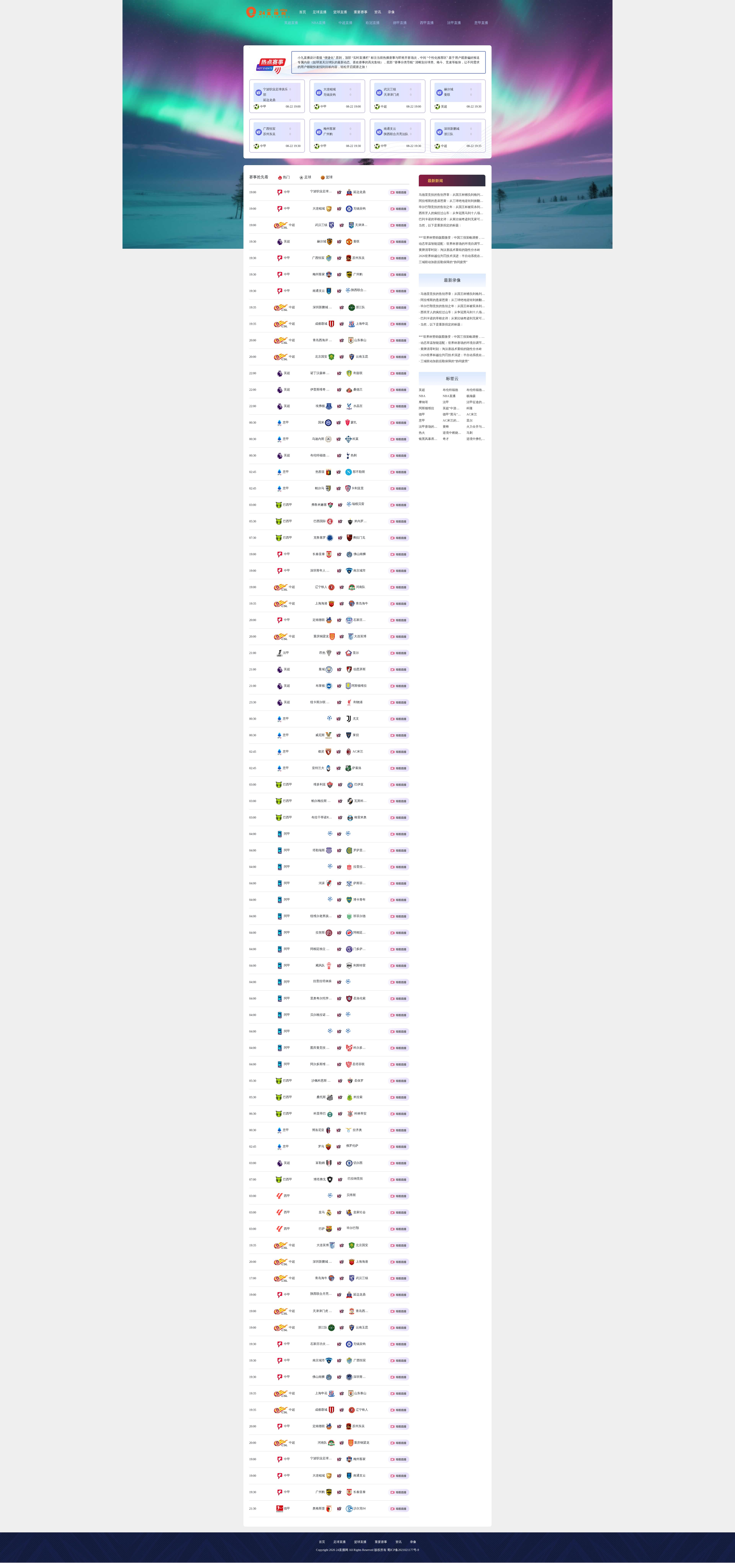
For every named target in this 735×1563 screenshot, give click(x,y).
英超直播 (291, 23)
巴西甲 (287, 504)
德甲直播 (400, 23)
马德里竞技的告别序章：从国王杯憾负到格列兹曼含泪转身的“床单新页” (467, 194)
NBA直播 (318, 23)
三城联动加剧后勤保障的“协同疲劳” (443, 262)
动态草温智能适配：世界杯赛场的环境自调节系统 (452, 243)
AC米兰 (471, 414)
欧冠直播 (373, 23)
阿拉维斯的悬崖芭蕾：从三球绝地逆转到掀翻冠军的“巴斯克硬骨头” (464, 200)
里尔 (469, 420)
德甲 (286, 1508)
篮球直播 (340, 12)
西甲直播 (427, 23)
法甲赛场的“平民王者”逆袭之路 (440, 426)
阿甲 (286, 833)
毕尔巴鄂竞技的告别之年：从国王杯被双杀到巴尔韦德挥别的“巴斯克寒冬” (469, 207)
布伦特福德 (450, 389)
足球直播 (320, 12)
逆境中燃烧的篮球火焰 (458, 432)
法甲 (285, 652)
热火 (422, 432)
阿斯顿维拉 (426, 408)
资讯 (377, 12)
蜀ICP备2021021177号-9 (403, 1550)
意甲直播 (481, 23)
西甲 (286, 1195)
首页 (302, 12)
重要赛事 (361, 12)
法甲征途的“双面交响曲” (483, 402)
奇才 (446, 438)
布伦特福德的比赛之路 (481, 389)
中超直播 (345, 23)
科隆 (469, 408)
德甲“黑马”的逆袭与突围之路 (462, 414)
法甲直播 (454, 23)
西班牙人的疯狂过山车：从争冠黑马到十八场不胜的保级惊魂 (460, 213)
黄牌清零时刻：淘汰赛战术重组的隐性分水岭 (449, 249)
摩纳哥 (423, 402)
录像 (391, 12)
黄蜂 (446, 426)
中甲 (263, 106)
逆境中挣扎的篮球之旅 (481, 438)
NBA (422, 396)
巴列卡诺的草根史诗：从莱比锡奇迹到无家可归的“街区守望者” (461, 219)
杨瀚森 (471, 396)
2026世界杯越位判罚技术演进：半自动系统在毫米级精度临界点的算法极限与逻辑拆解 (477, 256)
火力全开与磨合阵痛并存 (483, 426)
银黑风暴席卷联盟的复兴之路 (439, 438)
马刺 (469, 432)
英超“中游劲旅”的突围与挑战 (462, 408)
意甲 (285, 422)
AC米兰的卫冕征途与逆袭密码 (463, 420)
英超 (444, 106)
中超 (384, 106)
